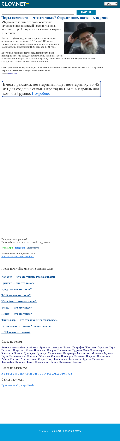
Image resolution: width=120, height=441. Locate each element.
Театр (49, 359)
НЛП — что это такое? (15, 332)
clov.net (56, 430)
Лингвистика (55, 353)
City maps (21, 385)
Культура (41, 353)
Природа (91, 356)
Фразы (30, 362)
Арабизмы (32, 347)
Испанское (40, 350)
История (51, 350)
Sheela (30, 385)
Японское (77, 362)
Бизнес (67, 347)
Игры (112, 347)
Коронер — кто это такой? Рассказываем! (28, 276)
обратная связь (72, 430)
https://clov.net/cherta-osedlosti (17, 256)
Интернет (6, 350)
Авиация (6, 347)
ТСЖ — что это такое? (16, 295)
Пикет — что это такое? (16, 313)
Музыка (108, 353)
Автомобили (18, 347)
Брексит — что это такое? (17, 282)
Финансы (20, 362)
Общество (12, 73)
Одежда (55, 356)
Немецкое (32, 356)
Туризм (87, 359)
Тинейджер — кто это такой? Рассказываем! (29, 319)
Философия (7, 362)
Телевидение (60, 359)
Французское (42, 362)
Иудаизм (77, 350)
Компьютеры (97, 350)
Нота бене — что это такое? (19, 301)
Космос (18, 353)
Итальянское (64, 350)
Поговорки (67, 356)
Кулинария (29, 353)
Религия (24, 359)
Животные (90, 347)
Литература (69, 353)
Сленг (33, 359)
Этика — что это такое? (16, 307)
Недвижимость (17, 356)
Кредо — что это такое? (16, 289)
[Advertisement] (51, 120)
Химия (54, 362)
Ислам (29, 350)
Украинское (98, 359)
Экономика (65, 362)
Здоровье (103, 347)
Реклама (14, 359)
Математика (83, 353)
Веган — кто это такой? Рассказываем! (26, 326)
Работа (5, 359)
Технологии (75, 359)
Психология (103, 356)
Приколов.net (8, 385)
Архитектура (55, 347)
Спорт (41, 359)
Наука (4, 356)
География (78, 347)
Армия (43, 347)
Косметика (7, 353)
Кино (86, 350)
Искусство (18, 350)
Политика (79, 356)
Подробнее (41, 93)
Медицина (97, 353)
